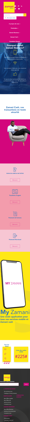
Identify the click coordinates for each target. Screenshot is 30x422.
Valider (23, 384)
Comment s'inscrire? (8, 420)
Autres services (7, 402)
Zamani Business (14, 32)
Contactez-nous (7, 404)
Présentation (7, 418)
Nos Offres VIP (7, 400)
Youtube (19, 9)
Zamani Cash (14, 37)
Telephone (5, 358)
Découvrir (15, 180)
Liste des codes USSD (21, 351)
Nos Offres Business (8, 409)
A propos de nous (14, 24)
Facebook (16, 6)
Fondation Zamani (14, 41)
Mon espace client (11, 18)
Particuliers (14, 28)
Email (5, 349)
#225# (21, 357)
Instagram (19, 6)
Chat (5, 354)
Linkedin (22, 6)
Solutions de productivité (10, 411)
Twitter (16, 9)
